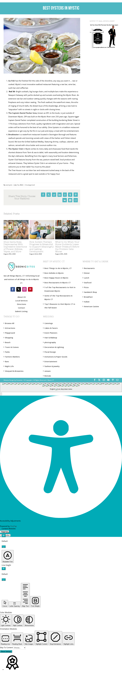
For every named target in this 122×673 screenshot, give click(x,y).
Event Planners (50, 333)
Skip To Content (6, 647)
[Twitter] (18, 289)
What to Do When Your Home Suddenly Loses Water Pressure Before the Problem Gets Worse (67, 247)
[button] (1, 394)
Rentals (47, 376)
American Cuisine (91, 306)
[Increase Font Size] (4, 535)
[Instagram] (24, 289)
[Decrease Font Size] (4, 546)
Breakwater (13, 134)
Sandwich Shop (90, 292)
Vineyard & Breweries (14, 371)
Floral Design (50, 352)
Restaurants (89, 268)
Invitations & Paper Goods (55, 356)
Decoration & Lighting (54, 347)
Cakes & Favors (51, 328)
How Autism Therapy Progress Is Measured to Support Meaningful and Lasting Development (41, 247)
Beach (7, 342)
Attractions (10, 328)
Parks (7, 352)
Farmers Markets (12, 356)
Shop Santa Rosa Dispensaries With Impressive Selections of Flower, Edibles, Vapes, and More (15, 247)
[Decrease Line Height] (4, 579)
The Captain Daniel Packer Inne (22, 113)
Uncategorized (30, 185)
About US (22, 297)
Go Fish (11, 81)
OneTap (13, 526)
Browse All (9, 323)
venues (47, 371)
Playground (10, 333)
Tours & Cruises (12, 347)
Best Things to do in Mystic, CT (58, 268)
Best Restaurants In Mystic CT (57, 282)
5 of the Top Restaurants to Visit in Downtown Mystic (59, 289)
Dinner (87, 273)
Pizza (86, 287)
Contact (21, 308)
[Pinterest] (30, 289)
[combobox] (61, 387)
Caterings (48, 323)
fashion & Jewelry (52, 366)
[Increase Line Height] (4, 568)
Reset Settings (6, 651)
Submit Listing (21, 311)
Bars (7, 361)
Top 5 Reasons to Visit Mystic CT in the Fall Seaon (59, 306)
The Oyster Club (15, 149)
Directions (21, 304)
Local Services (21, 300)
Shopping (9, 337)
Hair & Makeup (50, 337)
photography (50, 342)
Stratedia (19, 380)
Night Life (9, 366)
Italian (86, 301)
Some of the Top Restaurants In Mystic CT (58, 297)
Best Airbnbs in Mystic (54, 273)
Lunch (86, 278)
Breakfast (88, 297)
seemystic (9, 185)
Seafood (87, 282)
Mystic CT (50, 380)
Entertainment (50, 361)
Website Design (9, 380)
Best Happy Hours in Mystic (56, 278)
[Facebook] (12, 289)
